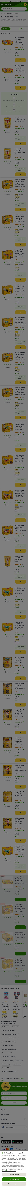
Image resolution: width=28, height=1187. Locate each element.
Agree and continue (14, 1179)
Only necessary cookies (14, 1184)
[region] (14, 1169)
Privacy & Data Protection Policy (9, 1170)
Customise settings (14, 1174)
